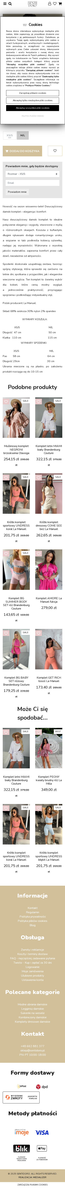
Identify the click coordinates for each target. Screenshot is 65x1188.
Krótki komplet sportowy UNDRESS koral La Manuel (16, 525)
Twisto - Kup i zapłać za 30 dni (33, 963)
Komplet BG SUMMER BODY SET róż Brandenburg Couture (16, 603)
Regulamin (32, 912)
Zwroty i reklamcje (32, 950)
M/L (22, 135)
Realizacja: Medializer (32, 1177)
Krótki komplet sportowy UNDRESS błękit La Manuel (48, 856)
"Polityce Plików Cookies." (38, 85)
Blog (33, 925)
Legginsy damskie (32, 1009)
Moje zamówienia (33, 971)
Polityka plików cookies (32, 921)
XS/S (10, 136)
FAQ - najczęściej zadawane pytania (32, 958)
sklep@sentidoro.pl (32, 1051)
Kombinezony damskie (33, 1017)
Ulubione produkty (32, 976)
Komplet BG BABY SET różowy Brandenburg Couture (16, 681)
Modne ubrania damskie (32, 1004)
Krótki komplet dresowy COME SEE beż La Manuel (49, 525)
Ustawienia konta (33, 980)
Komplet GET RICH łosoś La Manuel (49, 679)
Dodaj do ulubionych (55, 151)
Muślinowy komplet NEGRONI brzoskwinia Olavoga (16, 449)
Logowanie (33, 967)
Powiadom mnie (17, 192)
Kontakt (33, 908)
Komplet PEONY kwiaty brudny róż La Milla (49, 780)
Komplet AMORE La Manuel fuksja (49, 600)
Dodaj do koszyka (24, 151)
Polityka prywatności (33, 917)
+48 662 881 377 (32, 1046)
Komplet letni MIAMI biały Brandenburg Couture (49, 449)
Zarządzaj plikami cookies (32, 1185)
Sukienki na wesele (33, 1013)
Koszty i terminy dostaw (32, 954)
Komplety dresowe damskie (32, 1022)
